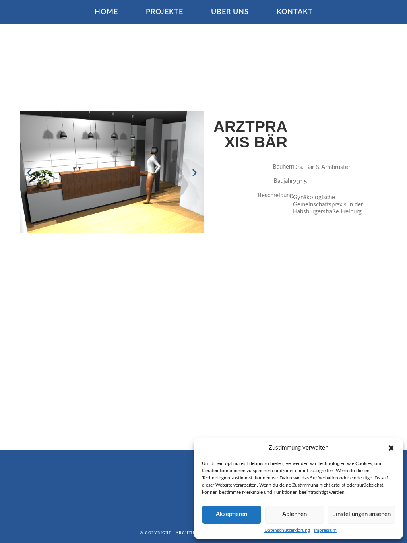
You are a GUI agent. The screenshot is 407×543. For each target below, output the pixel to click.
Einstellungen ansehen (361, 514)
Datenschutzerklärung (287, 530)
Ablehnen (294, 514)
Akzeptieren (231, 514)
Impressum (325, 530)
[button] (391, 448)
